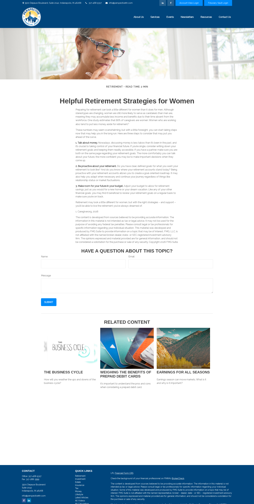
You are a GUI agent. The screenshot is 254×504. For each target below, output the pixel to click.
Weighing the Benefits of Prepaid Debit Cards (125, 374)
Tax (76, 488)
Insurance (79, 485)
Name (44, 256)
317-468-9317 (95, 3)
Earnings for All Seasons (183, 372)
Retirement (80, 476)
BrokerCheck (178, 478)
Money (78, 491)
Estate (78, 482)
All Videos (80, 500)
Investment (80, 479)
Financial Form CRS (124, 473)
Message (46, 275)
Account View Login (189, 3)
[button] (138, 17)
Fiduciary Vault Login (218, 3)
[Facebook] (170, 3)
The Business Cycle (63, 372)
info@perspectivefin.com (121, 3)
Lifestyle (79, 494)
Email (131, 256)
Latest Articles (81, 497)
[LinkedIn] (162, 3)
